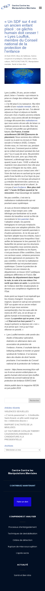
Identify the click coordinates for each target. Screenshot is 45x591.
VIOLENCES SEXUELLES (16, 411)
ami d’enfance (20, 187)
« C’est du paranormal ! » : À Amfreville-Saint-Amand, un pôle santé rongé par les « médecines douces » (22, 418)
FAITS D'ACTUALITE (19, 61)
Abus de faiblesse (23, 56)
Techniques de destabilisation (22, 533)
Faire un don (22, 501)
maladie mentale (23, 107)
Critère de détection (22, 540)
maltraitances (31, 120)
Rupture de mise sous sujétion (22, 546)
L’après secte (22, 553)
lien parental (23, 219)
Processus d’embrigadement (22, 527)
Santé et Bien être (22, 575)
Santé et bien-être (19, 64)
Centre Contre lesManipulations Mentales (22, 472)
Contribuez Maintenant (22, 485)
